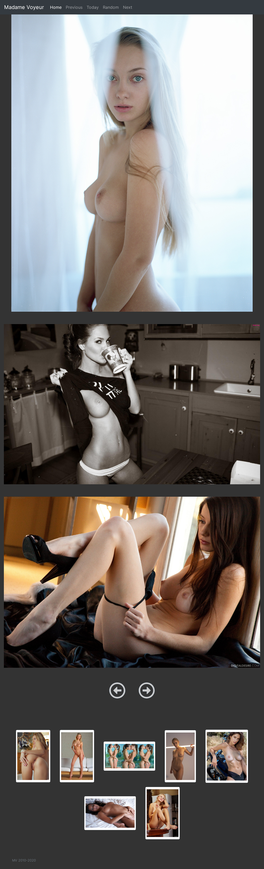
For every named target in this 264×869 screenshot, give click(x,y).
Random (111, 7)
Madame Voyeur (24, 7)
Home (57, 7)
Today (93, 7)
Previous (74, 7)
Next (127, 7)
